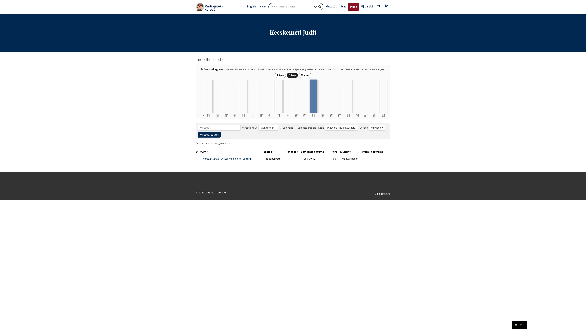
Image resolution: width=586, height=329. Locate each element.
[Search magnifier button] (320, 7)
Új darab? (367, 6)
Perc (335, 151)
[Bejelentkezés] (378, 6)
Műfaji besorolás (373, 151)
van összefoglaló (307, 127)
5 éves (292, 75)
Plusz (353, 6)
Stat (343, 6)
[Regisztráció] (386, 6)
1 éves (280, 75)
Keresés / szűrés (209, 134)
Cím (204, 151)
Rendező (292, 151)
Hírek (263, 6)
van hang (288, 127)
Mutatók (331, 6)
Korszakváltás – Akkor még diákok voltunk (227, 158)
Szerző (269, 151)
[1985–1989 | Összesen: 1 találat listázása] (313, 96)
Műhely (345, 151)
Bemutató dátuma (313, 151)
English (251, 6)
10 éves (305, 75)
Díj (198, 151)
